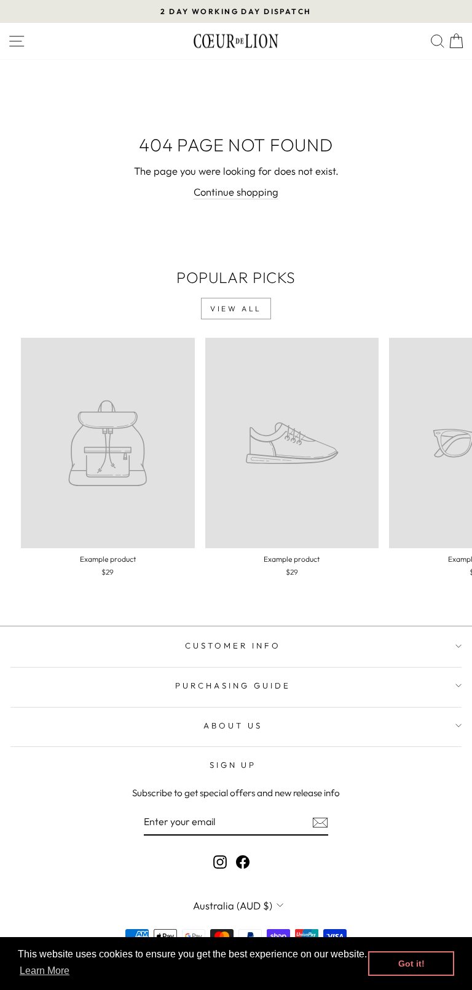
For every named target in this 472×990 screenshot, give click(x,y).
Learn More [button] (44, 970)
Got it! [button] (411, 963)
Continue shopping (236, 191)
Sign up (233, 765)
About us (232, 725)
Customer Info (233, 645)
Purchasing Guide (233, 685)
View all (236, 308)
